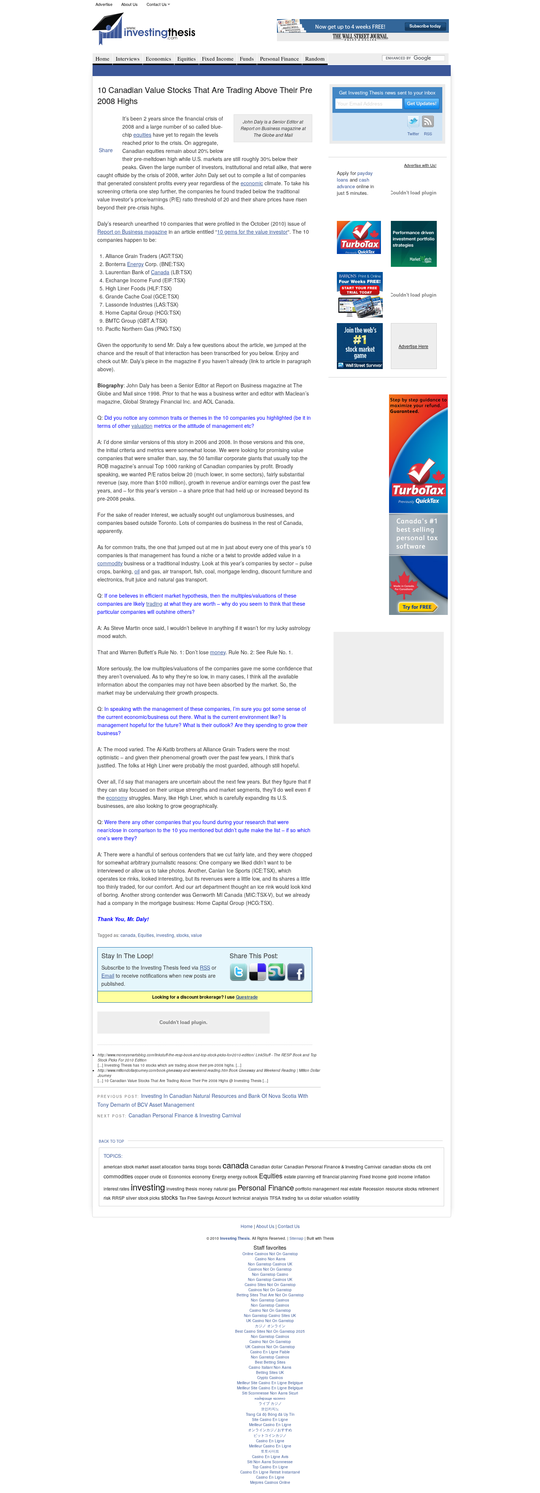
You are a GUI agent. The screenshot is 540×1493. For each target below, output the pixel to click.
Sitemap (296, 1238)
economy (116, 797)
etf (318, 1176)
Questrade (247, 996)
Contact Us (157, 4)
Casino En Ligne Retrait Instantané (270, 1472)
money (218, 652)
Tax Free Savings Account (205, 1198)
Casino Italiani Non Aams (270, 1367)
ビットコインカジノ (270, 1435)
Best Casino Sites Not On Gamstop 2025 (270, 1331)
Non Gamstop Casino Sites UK (270, 1315)
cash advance (353, 183)
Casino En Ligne (270, 1440)
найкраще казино (270, 1398)
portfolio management (317, 1188)
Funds (247, 58)
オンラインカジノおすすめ (270, 1429)
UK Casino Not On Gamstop (270, 1320)
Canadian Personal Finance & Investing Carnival (185, 1115)
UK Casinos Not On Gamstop (270, 1346)
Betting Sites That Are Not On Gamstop (270, 1294)
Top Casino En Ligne (270, 1466)
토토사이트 (270, 1451)
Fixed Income (218, 58)
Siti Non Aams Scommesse (270, 1461)
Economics (158, 58)
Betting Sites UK (270, 1372)
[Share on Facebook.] (296, 978)
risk (107, 1198)
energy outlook (243, 1176)
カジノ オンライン (270, 1325)
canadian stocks (399, 1166)
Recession (373, 1188)
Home (102, 58)
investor (278, 231)
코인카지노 (270, 1408)
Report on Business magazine (132, 231)
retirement (428, 1188)
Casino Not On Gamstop (270, 1310)
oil (137, 571)
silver (131, 1198)
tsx (300, 1198)
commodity (110, 563)
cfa (419, 1166)
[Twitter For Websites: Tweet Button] (107, 128)
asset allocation (165, 1166)
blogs (201, 1166)
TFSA (275, 1198)
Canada (160, 272)
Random (315, 58)
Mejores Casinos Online (270, 1482)
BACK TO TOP (111, 1141)
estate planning (299, 1176)
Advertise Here (413, 346)
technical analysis (250, 1198)
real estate (351, 1188)
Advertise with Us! (420, 165)
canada (128, 935)
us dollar (313, 1198)
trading (154, 603)
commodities (118, 1176)
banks (189, 1166)
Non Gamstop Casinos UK (270, 1264)
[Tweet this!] (239, 978)
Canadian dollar (266, 1166)
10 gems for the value (243, 231)
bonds (215, 1166)
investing (165, 935)
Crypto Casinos (270, 1377)
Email (107, 975)
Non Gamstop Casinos (270, 1300)
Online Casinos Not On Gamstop (270, 1253)
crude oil (158, 1176)
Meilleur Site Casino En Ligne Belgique (270, 1382)
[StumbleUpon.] (277, 978)
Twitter (413, 133)
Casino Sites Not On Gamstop (270, 1284)
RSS (205, 967)
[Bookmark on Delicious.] (258, 978)
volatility (351, 1198)
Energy (135, 264)
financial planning (340, 1176)
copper (141, 1176)
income (405, 1176)
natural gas (225, 1188)
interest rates (116, 1188)
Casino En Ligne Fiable (270, 1351)
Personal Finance (279, 58)
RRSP (118, 1198)
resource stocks (401, 1188)
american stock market (126, 1166)
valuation (142, 425)
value (196, 935)
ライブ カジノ (270, 1403)
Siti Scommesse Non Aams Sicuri (270, 1393)
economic (252, 183)
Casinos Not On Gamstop (270, 1269)
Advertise (104, 4)
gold (392, 1176)
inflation (422, 1176)
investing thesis (181, 1188)
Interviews (128, 58)
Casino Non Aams (270, 1258)
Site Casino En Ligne (270, 1419)
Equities (186, 58)
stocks (182, 935)
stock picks (149, 1198)
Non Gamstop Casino (270, 1274)
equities (142, 134)
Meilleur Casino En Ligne (270, 1424)
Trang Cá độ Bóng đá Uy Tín (270, 1414)
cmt (427, 1166)
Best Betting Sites (270, 1362)
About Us (129, 4)
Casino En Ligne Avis (270, 1456)
